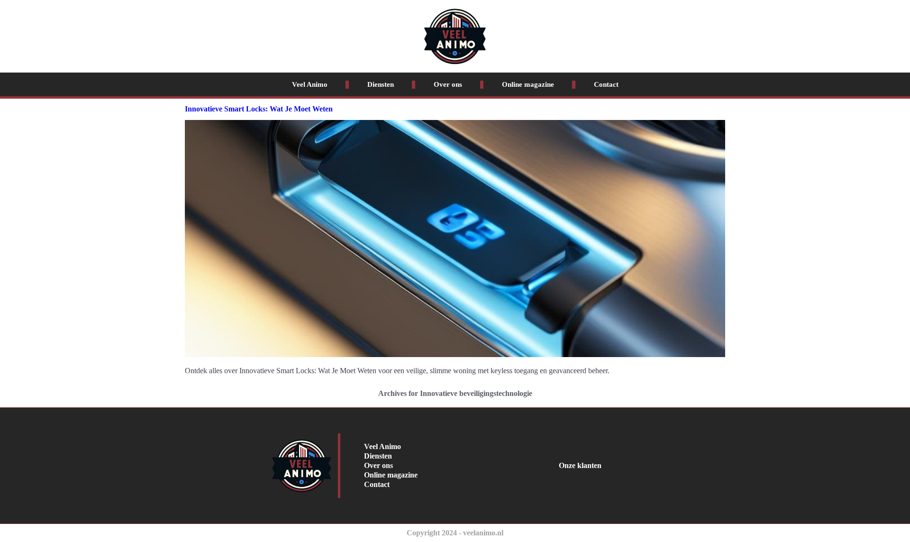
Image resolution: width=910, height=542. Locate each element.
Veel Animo (310, 84)
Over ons (448, 84)
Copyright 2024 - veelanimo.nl (455, 533)
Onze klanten (580, 465)
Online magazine (528, 84)
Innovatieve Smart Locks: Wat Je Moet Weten (259, 109)
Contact (606, 84)
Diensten (380, 84)
